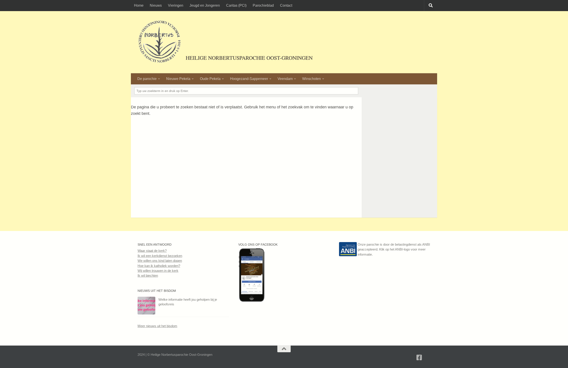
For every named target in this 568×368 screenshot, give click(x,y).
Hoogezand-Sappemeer (249, 79)
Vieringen (175, 5)
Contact (286, 5)
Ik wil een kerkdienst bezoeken (160, 256)
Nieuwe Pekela (178, 79)
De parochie (147, 79)
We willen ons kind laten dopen (160, 261)
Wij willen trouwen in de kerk (158, 271)
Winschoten (311, 79)
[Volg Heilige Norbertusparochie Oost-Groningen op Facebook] (251, 300)
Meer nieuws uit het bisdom (157, 326)
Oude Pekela (210, 79)
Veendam (285, 79)
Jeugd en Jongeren (204, 5)
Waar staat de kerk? (152, 251)
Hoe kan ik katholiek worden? (159, 266)
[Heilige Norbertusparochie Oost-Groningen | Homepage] (159, 42)
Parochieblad (263, 5)
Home (139, 5)
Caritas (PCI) (236, 5)
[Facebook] (419, 357)
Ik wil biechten (148, 275)
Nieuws (156, 5)
